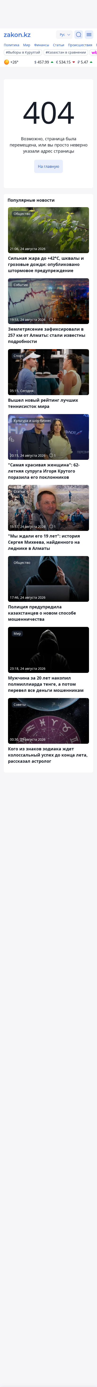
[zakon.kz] (17, 34)
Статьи (58, 45)
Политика (11, 45)
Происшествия (80, 45)
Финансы (41, 45)
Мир (26, 45)
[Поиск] (78, 34)
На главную (48, 166)
